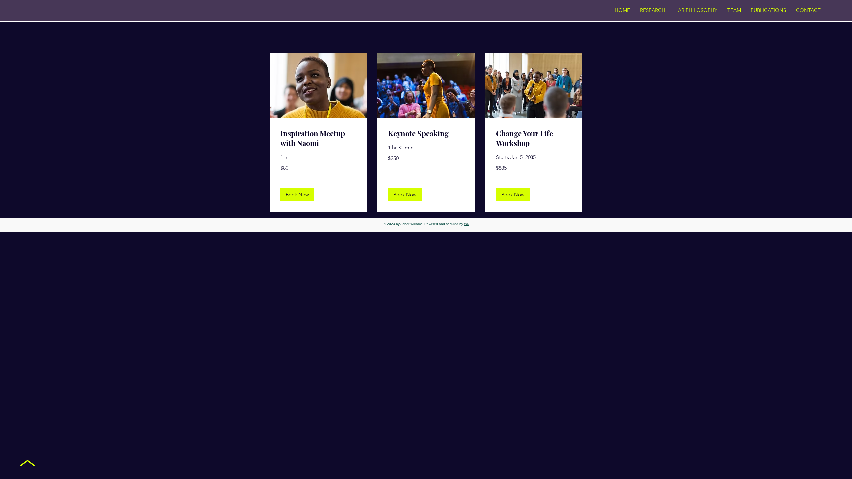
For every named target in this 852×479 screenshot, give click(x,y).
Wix (466, 224)
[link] (318, 138)
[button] (297, 194)
